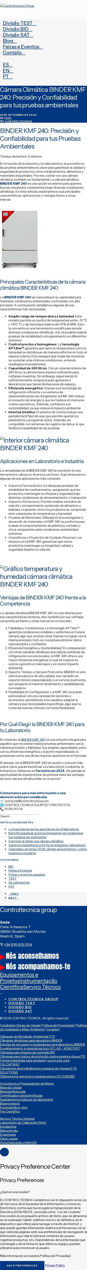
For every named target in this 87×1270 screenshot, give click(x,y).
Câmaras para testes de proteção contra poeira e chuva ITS (42, 1056)
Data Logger (9, 1139)
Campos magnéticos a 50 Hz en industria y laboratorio (47, 845)
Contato (12, 52)
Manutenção (9, 1131)
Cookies (52, 1029)
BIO (11, 867)
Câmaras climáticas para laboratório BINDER (31, 1040)
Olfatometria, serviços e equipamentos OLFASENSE (37, 1076)
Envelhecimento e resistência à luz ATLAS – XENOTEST (40, 1048)
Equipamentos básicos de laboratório (26, 1100)
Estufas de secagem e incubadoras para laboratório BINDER (42, 1044)
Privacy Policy (55, 1265)
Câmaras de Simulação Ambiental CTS (27, 1036)
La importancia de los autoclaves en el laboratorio (43, 829)
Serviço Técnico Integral (17, 1119)
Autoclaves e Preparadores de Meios (27, 1084)
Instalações (8, 1127)
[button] (40, 816)
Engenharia (8, 1135)
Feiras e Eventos (21, 47)
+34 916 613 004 (18, 944)
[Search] (21, 816)
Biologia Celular (11, 1088)
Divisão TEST (18, 23)
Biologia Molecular (13, 1092)
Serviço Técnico (42, 987)
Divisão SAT (16, 35)
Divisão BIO (16, 29)
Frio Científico (10, 1111)
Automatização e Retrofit (18, 1143)
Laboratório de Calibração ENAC (23, 1123)
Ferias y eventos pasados (26, 874)
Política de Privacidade (58, 1025)
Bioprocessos (10, 1103)
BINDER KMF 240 (33, 740)
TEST (8, 118)
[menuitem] (43, 23)
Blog (8, 41)
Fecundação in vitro (14, 1107)
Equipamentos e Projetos (19, 978)
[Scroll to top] (4, 1152)
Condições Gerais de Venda (20, 1025)
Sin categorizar (19, 882)
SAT (11, 886)
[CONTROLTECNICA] (43, 8)
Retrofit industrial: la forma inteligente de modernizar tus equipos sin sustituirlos (45, 835)
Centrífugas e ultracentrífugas (21, 1096)
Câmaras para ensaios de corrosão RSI (27, 1052)
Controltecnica (18, 121)
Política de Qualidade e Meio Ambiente (43, 1027)
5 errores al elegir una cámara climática (35, 841)
